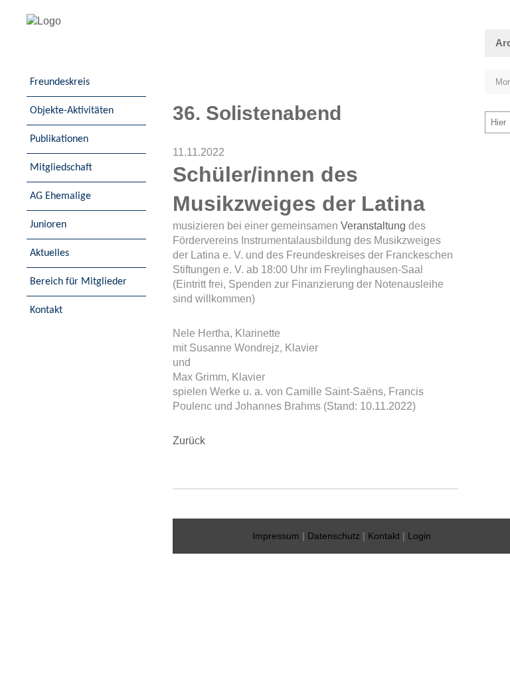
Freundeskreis (60, 82)
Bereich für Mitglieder (78, 282)
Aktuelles (49, 253)
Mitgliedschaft (61, 167)
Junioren (48, 224)
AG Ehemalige (60, 196)
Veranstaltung (373, 225)
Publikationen (59, 139)
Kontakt (46, 310)
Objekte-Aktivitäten (72, 110)
